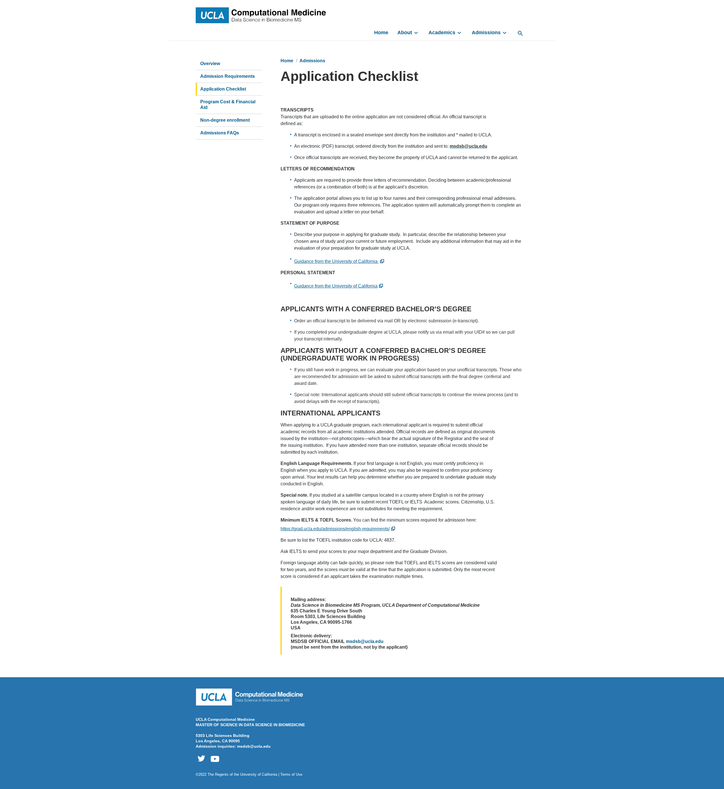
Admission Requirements (227, 76)
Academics (441, 32)
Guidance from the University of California (336, 261)
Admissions (486, 32)
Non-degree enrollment (225, 120)
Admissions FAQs (219, 132)
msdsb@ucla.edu (364, 641)
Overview (210, 63)
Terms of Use (291, 774)
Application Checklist (223, 89)
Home (381, 32)
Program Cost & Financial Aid (227, 104)
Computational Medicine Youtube (215, 758)
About (404, 32)
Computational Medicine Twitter (201, 758)
